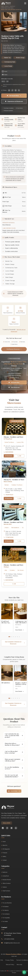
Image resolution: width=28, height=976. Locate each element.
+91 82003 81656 (9, 939)
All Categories (6, 849)
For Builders (6, 906)
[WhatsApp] (15, 828)
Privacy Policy (9, 960)
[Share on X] (19, 90)
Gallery (4, 856)
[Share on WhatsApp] (9, 90)
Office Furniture (6, 883)
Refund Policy (10, 964)
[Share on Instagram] (15, 90)
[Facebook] (2, 828)
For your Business (7, 902)
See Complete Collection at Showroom (13, 643)
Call (20, 455)
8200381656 (9, 452)
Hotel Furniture (6, 890)
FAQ (1, 960)
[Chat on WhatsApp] (24, 972)
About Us (5, 845)
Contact (5, 860)
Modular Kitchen (7, 879)
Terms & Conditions (22, 960)
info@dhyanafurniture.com (12, 943)
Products (5, 852)
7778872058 (9, 537)
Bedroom (5, 872)
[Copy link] (12, 90)
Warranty (19, 964)
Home (4, 841)
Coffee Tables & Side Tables (7, 7)
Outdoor (5, 887)
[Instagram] (7, 828)
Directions (9, 455)
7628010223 (9, 494)
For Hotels (5, 921)
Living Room (6, 876)
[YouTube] (11, 828)
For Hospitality (6, 917)
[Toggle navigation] (25, 3)
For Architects (6, 914)
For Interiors (6, 910)
